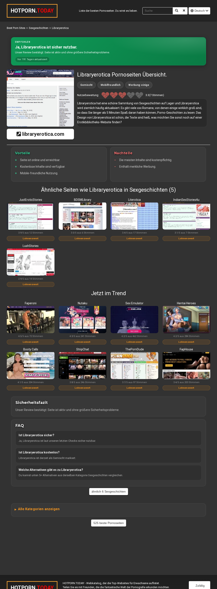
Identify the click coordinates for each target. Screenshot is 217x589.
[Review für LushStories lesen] (30, 262)
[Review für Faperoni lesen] (30, 320)
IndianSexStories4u (186, 199)
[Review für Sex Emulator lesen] (134, 320)
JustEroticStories (30, 199)
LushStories (31, 246)
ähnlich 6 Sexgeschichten (109, 491)
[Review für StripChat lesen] (82, 366)
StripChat (82, 349)
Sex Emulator (134, 303)
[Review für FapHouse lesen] (186, 366)
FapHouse (186, 349)
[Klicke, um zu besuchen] (40, 98)
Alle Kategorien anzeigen (39, 509)
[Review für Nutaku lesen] (82, 320)
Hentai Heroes (186, 303)
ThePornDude (134, 349)
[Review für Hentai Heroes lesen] (186, 320)
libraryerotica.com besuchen (42, 135)
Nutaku (82, 303)
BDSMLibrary (82, 199)
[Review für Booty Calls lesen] (30, 366)
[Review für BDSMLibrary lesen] (82, 216)
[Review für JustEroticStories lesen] (30, 216)
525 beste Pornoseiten (108, 523)
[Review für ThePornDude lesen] (134, 366)
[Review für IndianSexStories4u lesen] (186, 216)
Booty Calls (30, 349)
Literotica (134, 199)
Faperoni (30, 303)
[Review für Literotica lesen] (134, 216)
